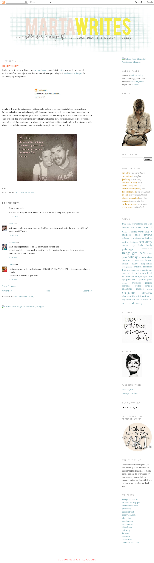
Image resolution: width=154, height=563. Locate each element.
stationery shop (136, 75)
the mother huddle (130, 506)
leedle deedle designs (72, 73)
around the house (132, 227)
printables (126, 286)
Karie (11, 224)
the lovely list (128, 512)
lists (124, 270)
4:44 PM (13, 257)
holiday (20, 193)
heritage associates (130, 393)
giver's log (126, 509)
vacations (130, 299)
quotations (127, 288)
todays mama (127, 539)
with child (129, 303)
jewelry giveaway (41, 70)
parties (142, 279)
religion (149, 289)
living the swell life (130, 499)
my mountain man (144, 270)
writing (139, 303)
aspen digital (127, 389)
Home (47, 291)
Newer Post (7, 291)
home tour (139, 260)
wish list (148, 299)
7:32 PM (13, 280)
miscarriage (131, 270)
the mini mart (139, 296)
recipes (140, 288)
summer (12, 242)
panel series (132, 280)
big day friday (10, 65)
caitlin (62, 70)
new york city (128, 273)
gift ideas (139, 253)
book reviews (143, 234)
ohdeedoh (126, 518)
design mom (127, 521)
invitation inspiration (143, 267)
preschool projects (142, 283)
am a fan (148, 224)
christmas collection (141, 238)
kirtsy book (127, 527)
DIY (124, 223)
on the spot (136, 276)
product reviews (143, 286)
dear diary (145, 242)
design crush (127, 524)
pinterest (135, 84)
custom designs (130, 242)
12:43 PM (13, 235)
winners (29, 193)
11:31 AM (13, 216)
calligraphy (126, 238)
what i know (140, 299)
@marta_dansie (137, 81)
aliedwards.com (129, 515)
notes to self (142, 273)
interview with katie (130, 542)
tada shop (126, 530)
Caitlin (11, 265)
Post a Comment (9, 286)
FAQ (129, 224)
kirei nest (126, 536)
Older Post (87, 291)
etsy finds (137, 245)
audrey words (137, 232)
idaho (135, 263)
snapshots (128, 292)
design (125, 245)
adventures (137, 223)
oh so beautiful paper (131, 502)
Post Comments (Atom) (23, 297)
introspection (127, 267)
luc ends (125, 533)
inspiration (146, 263)
